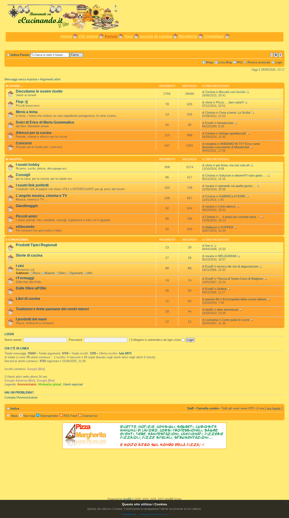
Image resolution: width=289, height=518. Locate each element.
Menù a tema (26, 112)
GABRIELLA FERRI (232, 196)
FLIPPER (227, 227)
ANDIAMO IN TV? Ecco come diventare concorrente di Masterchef (231, 145)
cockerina (211, 320)
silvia (208, 102)
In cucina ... (14, 86)
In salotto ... (15, 159)
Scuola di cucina (156, 36)
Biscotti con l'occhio (232, 92)
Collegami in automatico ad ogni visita (156, 339)
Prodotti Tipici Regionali (36, 245)
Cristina (210, 92)
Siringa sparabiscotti (233, 133)
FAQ (239, 62)
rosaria (209, 186)
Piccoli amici (26, 216)
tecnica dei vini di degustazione (238, 266)
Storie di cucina (29, 255)
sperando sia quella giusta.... (237, 186)
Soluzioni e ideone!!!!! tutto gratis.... (243, 175)
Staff (190, 408)
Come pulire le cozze (236, 320)
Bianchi (50, 273)
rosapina (210, 144)
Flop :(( (22, 102)
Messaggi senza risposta (21, 79)
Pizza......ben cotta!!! (230, 102)
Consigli (23, 175)
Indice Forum (20, 55)
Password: (76, 339)
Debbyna (211, 227)
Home (66, 36)
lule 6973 (125, 353)
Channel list (89, 416)
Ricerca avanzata (258, 62)
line (207, 245)
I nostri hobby (28, 165)
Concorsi (24, 143)
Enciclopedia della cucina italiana (245, 299)
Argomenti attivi (50, 79)
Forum (111, 36)
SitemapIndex (48, 416)
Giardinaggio (27, 206)
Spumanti (76, 273)
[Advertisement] (144, 45)
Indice (15, 408)
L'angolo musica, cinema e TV (41, 196)
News (14, 416)
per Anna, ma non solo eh (233, 165)
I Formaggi (25, 278)
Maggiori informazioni (154, 514)
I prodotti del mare (31, 319)
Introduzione (225, 123)
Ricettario (188, 36)
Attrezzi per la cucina (33, 133)
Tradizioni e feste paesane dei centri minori (52, 309)
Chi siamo (88, 36)
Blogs (210, 62)
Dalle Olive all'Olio (31, 288)
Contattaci (214, 36)
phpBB (127, 499)
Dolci (62, 273)
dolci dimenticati (228, 309)
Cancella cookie (207, 408)
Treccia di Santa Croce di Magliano (240, 278)
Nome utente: (13, 339)
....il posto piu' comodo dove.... (240, 217)
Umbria (222, 289)
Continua (129, 514)
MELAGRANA (227, 256)
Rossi (36, 273)
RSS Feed (70, 416)
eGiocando (25, 227)
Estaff (209, 123)
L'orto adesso (227, 206)
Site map (28, 416)
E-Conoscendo (17, 239)
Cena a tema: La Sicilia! (235, 112)
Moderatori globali (49, 384)
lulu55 (209, 309)
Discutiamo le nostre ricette (39, 91)
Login (278, 62)
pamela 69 (212, 299)
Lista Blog (225, 62)
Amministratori (26, 384)
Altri (89, 273)
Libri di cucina (28, 299)
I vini (20, 266)
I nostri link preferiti (32, 185)
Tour (128, 36)
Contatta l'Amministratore (21, 397)
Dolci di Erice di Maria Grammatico (45, 122)
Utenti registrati (73, 384)
